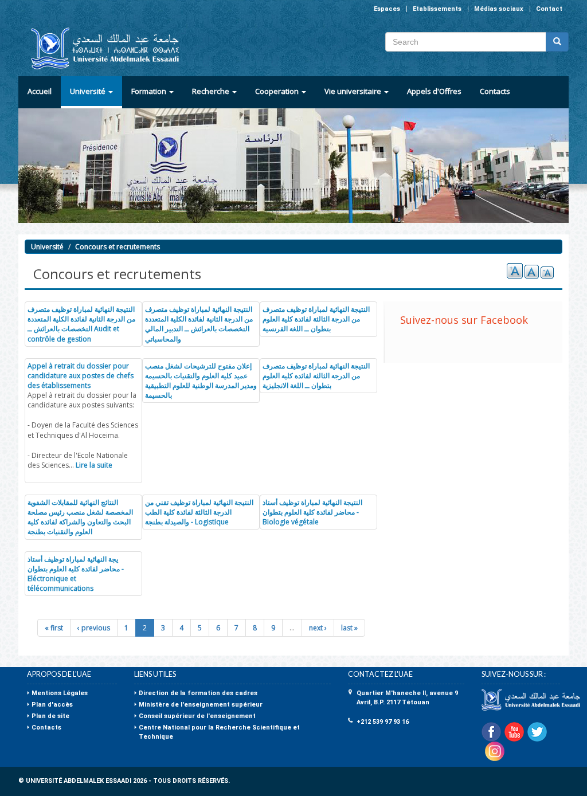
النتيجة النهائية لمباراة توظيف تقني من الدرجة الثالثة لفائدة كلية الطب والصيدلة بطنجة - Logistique (199, 512)
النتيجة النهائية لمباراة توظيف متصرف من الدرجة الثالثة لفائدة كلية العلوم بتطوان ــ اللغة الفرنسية (316, 319)
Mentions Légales (60, 693)
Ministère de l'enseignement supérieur (201, 704)
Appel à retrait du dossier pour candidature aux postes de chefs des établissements (81, 375)
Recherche (211, 91)
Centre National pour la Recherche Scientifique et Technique (219, 732)
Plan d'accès (52, 704)
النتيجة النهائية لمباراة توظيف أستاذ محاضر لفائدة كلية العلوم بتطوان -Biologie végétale (312, 512)
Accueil (40, 91)
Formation (149, 91)
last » (349, 628)
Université (88, 91)
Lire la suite (94, 465)
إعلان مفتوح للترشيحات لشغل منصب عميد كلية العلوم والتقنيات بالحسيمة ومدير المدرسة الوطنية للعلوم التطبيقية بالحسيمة (201, 380)
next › (318, 628)
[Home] (100, 48)
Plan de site (50, 716)
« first (54, 628)
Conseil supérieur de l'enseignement (197, 716)
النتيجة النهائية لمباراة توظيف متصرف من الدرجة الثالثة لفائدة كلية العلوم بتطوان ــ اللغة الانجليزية (316, 375)
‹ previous (93, 628)
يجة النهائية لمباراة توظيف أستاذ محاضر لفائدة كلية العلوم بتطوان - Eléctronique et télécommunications (76, 573)
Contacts (495, 91)
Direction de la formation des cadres (198, 693)
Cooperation (277, 91)
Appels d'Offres (434, 91)
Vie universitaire (353, 91)
